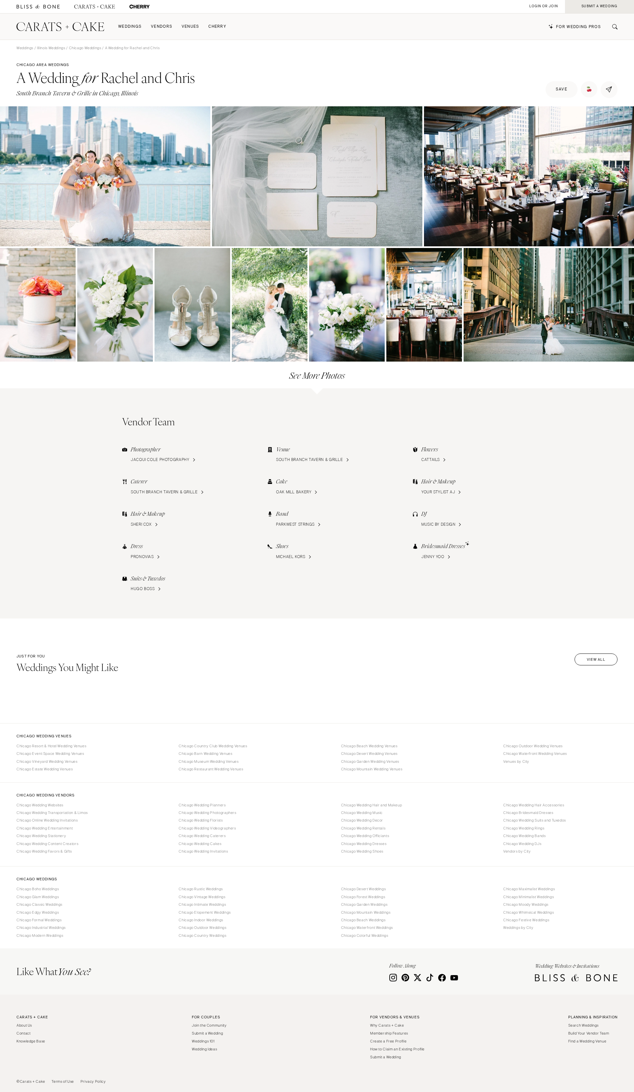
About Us (24, 1025)
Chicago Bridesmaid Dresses (528, 813)
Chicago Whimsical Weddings (528, 912)
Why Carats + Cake (387, 1025)
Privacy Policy (93, 1081)
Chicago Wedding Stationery (41, 836)
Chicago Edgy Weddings (38, 912)
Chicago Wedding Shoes (362, 851)
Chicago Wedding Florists (201, 820)
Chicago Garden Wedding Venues (370, 761)
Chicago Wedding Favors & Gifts (44, 851)
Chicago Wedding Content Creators (47, 844)
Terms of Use (63, 1081)
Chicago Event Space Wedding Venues (50, 754)
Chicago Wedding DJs (522, 844)
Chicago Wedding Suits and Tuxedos (534, 820)
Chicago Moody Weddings (525, 904)
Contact (23, 1033)
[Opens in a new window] (38, 7)
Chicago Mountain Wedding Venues (372, 769)
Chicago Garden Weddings (364, 904)
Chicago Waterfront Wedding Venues (535, 754)
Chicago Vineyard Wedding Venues (47, 761)
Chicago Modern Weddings (40, 935)
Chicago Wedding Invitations (203, 851)
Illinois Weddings (51, 48)
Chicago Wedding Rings (523, 828)
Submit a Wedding (207, 1033)
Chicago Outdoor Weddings (202, 928)
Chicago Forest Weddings (363, 897)
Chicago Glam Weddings (38, 897)
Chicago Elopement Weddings (204, 912)
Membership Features (389, 1033)
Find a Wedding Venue (587, 1041)
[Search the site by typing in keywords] (612, 27)
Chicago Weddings (85, 48)
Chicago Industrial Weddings (41, 928)
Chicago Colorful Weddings (364, 935)
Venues (190, 26)
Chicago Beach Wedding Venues (369, 746)
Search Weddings (583, 1025)
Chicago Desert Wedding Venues (369, 754)
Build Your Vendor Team (588, 1033)
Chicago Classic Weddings (39, 904)
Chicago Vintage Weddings (202, 897)
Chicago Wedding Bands (524, 836)
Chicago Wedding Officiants (365, 836)
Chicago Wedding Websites (40, 805)
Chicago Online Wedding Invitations (47, 820)
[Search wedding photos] (139, 7)
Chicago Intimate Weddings (202, 904)
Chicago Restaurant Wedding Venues (211, 769)
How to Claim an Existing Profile (397, 1049)
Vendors (161, 26)
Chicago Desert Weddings (363, 889)
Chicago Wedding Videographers (207, 828)
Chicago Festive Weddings (526, 920)
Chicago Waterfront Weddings (367, 928)
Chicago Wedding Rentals (363, 828)
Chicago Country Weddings (202, 935)
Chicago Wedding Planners (202, 805)
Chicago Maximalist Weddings (529, 889)
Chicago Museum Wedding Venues (208, 761)
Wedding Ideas (204, 1049)
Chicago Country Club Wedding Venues (213, 746)
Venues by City (516, 761)
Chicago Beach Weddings (363, 920)
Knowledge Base (31, 1041)
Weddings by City (518, 928)
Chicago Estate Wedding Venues (45, 769)
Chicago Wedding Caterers (202, 836)
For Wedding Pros (578, 27)
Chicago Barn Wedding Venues (205, 754)
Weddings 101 (203, 1041)
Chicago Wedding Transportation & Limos (52, 813)
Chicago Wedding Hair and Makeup (371, 805)
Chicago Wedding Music (362, 813)
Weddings (130, 26)
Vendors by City (517, 851)
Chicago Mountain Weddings (366, 912)
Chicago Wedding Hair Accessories (533, 805)
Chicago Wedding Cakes (200, 844)
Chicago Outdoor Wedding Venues (533, 746)
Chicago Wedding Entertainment (45, 828)
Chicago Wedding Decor (362, 820)
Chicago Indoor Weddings (201, 920)
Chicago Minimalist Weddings (528, 897)
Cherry (217, 26)
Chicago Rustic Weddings (201, 889)
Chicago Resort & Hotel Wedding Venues (51, 746)
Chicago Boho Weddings (38, 889)
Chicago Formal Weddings (39, 920)
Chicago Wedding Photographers (207, 813)
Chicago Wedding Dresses (364, 844)
